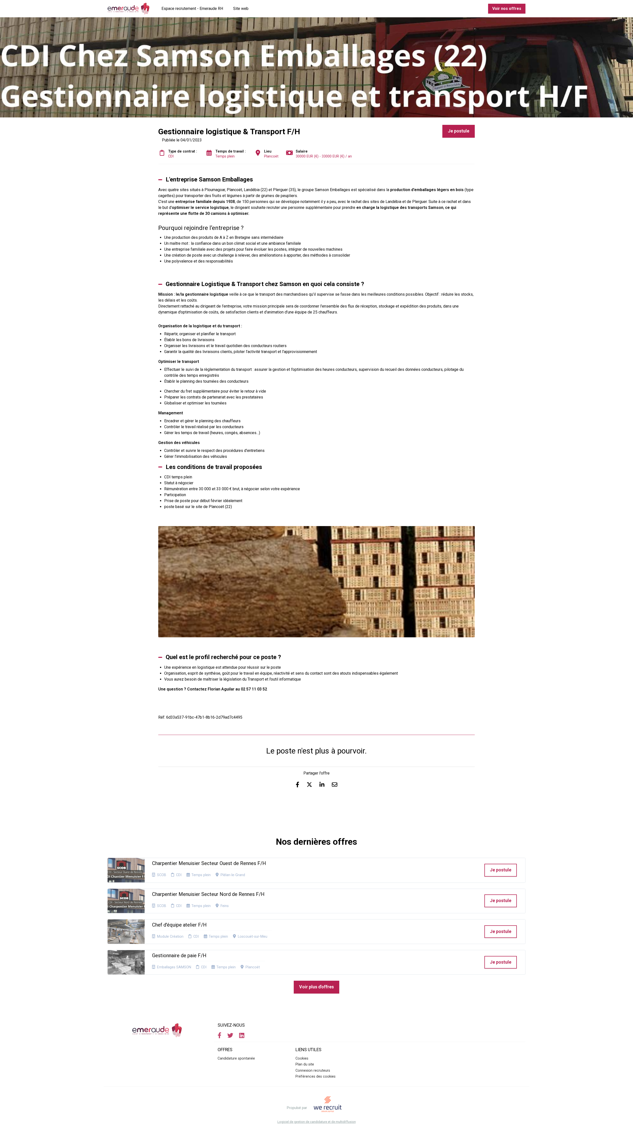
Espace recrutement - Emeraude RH (192, 8)
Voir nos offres (506, 8)
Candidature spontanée (236, 1058)
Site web (241, 8)
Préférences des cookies (315, 1076)
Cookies (301, 1058)
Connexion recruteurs (312, 1070)
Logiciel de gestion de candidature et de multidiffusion (316, 1122)
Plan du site (304, 1064)
